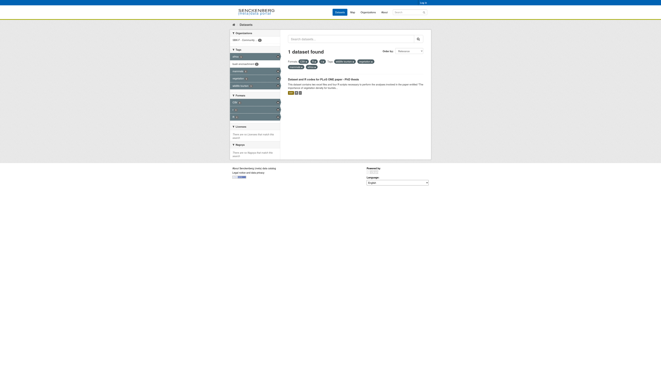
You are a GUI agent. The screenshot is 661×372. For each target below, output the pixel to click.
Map (352, 12)
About (384, 12)
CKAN (372, 172)
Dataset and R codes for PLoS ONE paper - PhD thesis (323, 79)
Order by (388, 51)
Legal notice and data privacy (248, 172)
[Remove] (306, 61)
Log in (423, 2)
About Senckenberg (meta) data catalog (254, 168)
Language (373, 177)
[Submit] (424, 12)
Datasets (340, 12)
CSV (291, 93)
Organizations (368, 12)
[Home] (233, 24)
